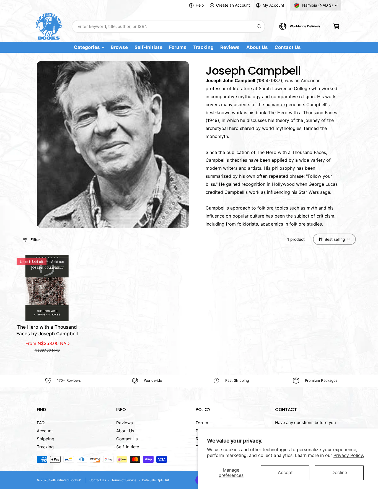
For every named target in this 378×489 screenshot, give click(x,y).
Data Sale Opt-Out (155, 480)
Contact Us (127, 438)
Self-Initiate (127, 446)
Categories (87, 47)
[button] (336, 26)
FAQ (41, 422)
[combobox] (168, 26)
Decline (339, 472)
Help (200, 5)
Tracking (45, 446)
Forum (202, 422)
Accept (285, 472)
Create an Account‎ (233, 5)
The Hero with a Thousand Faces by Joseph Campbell (47, 330)
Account (45, 430)
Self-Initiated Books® (65, 480)
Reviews (124, 422)
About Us (125, 430)
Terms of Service (124, 480)
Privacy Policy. (348, 455)
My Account (273, 5)
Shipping (45, 438)
